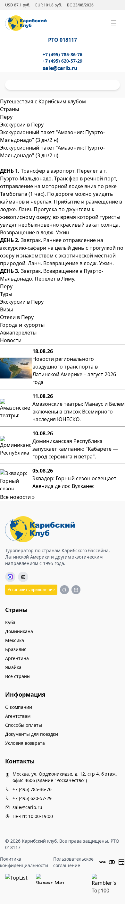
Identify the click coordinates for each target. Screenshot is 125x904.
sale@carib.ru (60, 68)
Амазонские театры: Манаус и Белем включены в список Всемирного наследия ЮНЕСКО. (78, 411)
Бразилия (16, 649)
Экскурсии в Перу (22, 301)
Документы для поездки (31, 734)
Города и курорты (22, 324)
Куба (10, 622)
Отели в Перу (17, 317)
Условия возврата (25, 743)
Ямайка (13, 667)
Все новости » (17, 496)
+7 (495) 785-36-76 (62, 54)
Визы (6, 309)
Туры (6, 294)
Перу (6, 286)
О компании (18, 707)
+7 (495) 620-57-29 (62, 61)
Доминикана (19, 631)
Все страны (17, 676)
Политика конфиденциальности (24, 862)
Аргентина (17, 658)
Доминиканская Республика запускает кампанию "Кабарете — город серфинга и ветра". (75, 449)
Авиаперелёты (18, 332)
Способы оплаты (23, 725)
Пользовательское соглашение (73, 862)
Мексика (14, 640)
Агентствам (17, 716)
